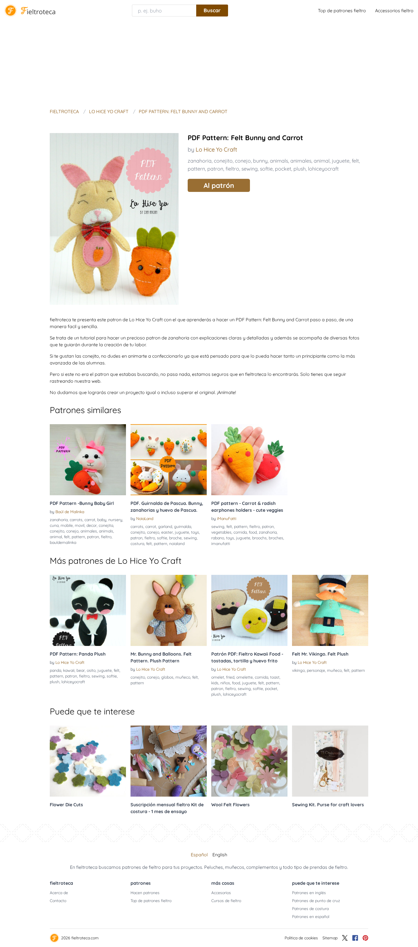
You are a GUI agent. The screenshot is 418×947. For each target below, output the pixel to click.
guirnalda (182, 526)
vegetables (221, 532)
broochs (259, 537)
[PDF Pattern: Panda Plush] (88, 610)
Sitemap (330, 937)
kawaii (69, 670)
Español (199, 854)
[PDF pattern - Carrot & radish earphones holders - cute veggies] (249, 459)
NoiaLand (144, 518)
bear (80, 670)
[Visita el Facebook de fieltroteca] (355, 938)
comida (240, 532)
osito (91, 670)
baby (101, 519)
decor (91, 525)
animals (279, 161)
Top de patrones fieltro (342, 10)
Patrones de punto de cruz (316, 900)
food (253, 532)
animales (300, 161)
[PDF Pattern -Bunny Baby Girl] (88, 459)
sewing (249, 168)
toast (275, 677)
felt (355, 161)
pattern (196, 168)
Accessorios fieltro (394, 10)
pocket (283, 168)
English (219, 854)
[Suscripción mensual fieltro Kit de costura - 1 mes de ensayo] (169, 761)
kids (214, 682)
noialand (177, 543)
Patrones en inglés (309, 892)
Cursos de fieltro (226, 900)
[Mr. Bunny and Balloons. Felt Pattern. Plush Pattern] (169, 610)
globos (167, 677)
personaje (316, 670)
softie (266, 168)
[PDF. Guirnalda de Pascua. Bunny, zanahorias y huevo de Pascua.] (169, 459)
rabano (217, 537)
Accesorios (221, 892)
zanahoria (200, 161)
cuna (54, 525)
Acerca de (59, 892)
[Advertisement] (209, 63)
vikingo (298, 670)
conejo (243, 161)
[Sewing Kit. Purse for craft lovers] (330, 761)
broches (276, 537)
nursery (115, 519)
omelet (217, 677)
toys (195, 532)
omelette (244, 677)
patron (215, 168)
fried (230, 677)
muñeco (182, 677)
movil (79, 525)
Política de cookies (301, 937)
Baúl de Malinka (69, 511)
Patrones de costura (310, 908)
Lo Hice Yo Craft (216, 149)
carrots (76, 519)
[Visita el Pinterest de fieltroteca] (365, 938)
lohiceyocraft (323, 168)
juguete (340, 161)
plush (299, 168)
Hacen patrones (145, 892)
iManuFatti (226, 518)
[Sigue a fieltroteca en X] (345, 938)
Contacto (58, 900)
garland (165, 526)
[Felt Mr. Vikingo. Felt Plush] (330, 610)
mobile (67, 525)
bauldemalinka (63, 542)
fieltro (232, 168)
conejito (223, 161)
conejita (106, 525)
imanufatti (220, 543)
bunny (260, 161)
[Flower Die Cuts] (88, 761)
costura (137, 543)
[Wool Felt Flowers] (249, 761)
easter (167, 532)
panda (55, 670)
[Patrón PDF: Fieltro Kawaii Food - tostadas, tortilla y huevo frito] (249, 610)
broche (175, 537)
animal (322, 161)
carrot (89, 519)
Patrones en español (310, 916)
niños (225, 682)
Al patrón (219, 185)
